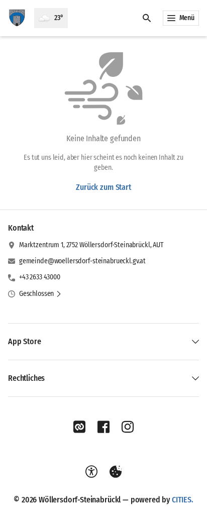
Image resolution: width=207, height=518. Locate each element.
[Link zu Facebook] (103, 427)
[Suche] (147, 18)
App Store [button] (24, 341)
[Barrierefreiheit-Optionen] (91, 472)
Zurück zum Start (103, 187)
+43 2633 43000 (39, 277)
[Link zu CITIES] (79, 427)
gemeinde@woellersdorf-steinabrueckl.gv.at (82, 261)
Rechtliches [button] (26, 378)
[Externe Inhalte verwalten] (116, 472)
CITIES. (182, 499)
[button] (40, 294)
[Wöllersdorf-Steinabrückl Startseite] (17, 18)
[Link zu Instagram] (128, 427)
